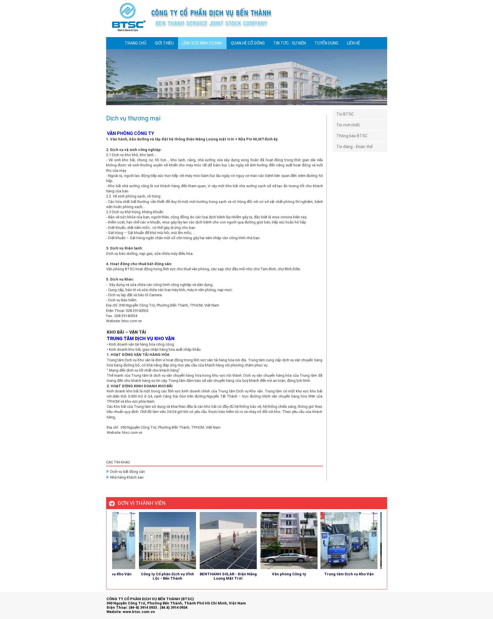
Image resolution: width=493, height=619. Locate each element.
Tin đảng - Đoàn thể (354, 146)
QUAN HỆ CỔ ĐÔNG (248, 43)
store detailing (375, 604)
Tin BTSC (345, 114)
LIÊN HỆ (353, 43)
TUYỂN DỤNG (326, 43)
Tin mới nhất (348, 125)
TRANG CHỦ (135, 43)
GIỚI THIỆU (164, 43)
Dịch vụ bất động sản (127, 471)
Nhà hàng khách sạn (127, 477)
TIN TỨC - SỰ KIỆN (289, 43)
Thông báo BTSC (351, 136)
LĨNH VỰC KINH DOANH (202, 43)
